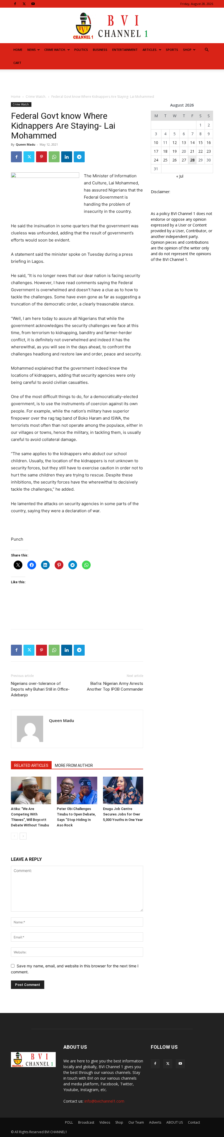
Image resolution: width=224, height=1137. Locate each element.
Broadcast (86, 1122)
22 (200, 151)
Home (17, 50)
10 (156, 142)
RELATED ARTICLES (31, 765)
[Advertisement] (112, 81)
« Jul (179, 176)
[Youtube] (33, 4)
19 (174, 151)
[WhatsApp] (54, 156)
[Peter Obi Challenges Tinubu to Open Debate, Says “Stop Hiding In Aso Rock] (77, 790)
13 (184, 142)
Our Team (136, 1122)
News (31, 50)
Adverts (155, 1122)
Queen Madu (25, 144)
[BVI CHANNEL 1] (112, 25)
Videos (104, 1122)
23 (209, 151)
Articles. (150, 50)
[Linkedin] (66, 156)
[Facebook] (15, 4)
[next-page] (23, 836)
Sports (172, 50)
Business (100, 50)
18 (165, 151)
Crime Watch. (55, 50)
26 (174, 160)
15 (200, 142)
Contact (194, 1122)
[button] (206, 49)
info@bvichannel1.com (104, 1101)
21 (192, 151)
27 (184, 160)
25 (165, 160)
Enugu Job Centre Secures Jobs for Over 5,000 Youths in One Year (123, 814)
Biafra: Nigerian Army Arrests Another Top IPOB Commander (115, 686)
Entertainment (125, 50)
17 (156, 151)
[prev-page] (14, 836)
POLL (69, 1122)
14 (192, 142)
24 (156, 160)
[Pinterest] (41, 156)
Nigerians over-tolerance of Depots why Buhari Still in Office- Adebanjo (40, 689)
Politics (81, 50)
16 (209, 142)
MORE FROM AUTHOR (74, 765)
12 (174, 142)
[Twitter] (24, 4)
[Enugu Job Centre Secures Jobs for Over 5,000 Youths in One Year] (123, 790)
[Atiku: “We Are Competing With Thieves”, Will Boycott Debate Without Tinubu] (31, 790)
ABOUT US (174, 1122)
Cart (17, 63)
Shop (187, 50)
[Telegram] (79, 156)
